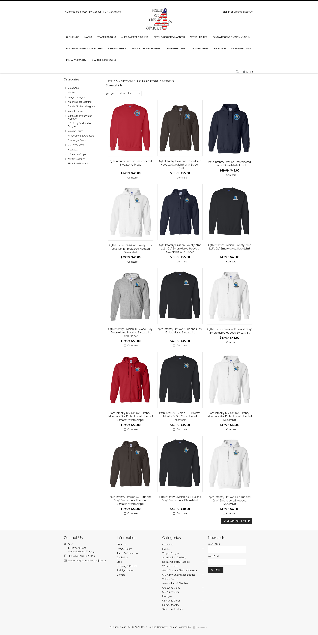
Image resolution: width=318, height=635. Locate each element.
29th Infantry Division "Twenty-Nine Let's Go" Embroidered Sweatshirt (229, 247)
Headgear (220, 48)
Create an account (243, 11)
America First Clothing (134, 37)
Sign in (226, 11)
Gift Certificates (113, 11)
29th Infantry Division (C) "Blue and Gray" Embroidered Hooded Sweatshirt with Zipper (130, 500)
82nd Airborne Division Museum (231, 37)
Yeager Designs (106, 37)
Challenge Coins (175, 48)
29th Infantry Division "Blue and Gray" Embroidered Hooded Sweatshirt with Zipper (130, 332)
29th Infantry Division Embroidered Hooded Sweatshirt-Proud (229, 163)
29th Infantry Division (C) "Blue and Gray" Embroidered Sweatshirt (180, 498)
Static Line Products (104, 60)
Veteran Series (117, 48)
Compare (132, 177)
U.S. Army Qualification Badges (84, 48)
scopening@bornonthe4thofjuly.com (87, 560)
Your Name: (214, 544)
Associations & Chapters (146, 48)
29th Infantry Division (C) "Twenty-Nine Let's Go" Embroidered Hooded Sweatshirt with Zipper (130, 416)
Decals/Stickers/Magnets (169, 37)
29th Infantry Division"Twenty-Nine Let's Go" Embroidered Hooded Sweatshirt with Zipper (180, 249)
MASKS (88, 37)
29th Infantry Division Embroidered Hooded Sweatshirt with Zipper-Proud (180, 165)
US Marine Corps (241, 48)
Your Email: (214, 556)
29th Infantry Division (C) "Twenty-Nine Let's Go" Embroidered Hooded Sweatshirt (229, 416)
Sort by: (110, 93)
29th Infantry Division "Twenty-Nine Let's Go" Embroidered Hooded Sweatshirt (130, 249)
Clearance (72, 37)
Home (109, 80)
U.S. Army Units (199, 48)
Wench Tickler (198, 37)
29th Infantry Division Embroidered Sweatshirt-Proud (130, 163)
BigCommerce (201, 627)
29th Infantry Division (147, 80)
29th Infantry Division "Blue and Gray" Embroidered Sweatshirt (180, 330)
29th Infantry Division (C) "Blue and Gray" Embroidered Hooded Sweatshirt (230, 500)
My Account (95, 11)
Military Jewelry (76, 60)
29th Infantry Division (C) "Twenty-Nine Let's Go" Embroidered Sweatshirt (180, 416)
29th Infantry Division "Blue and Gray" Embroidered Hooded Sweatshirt (229, 331)
